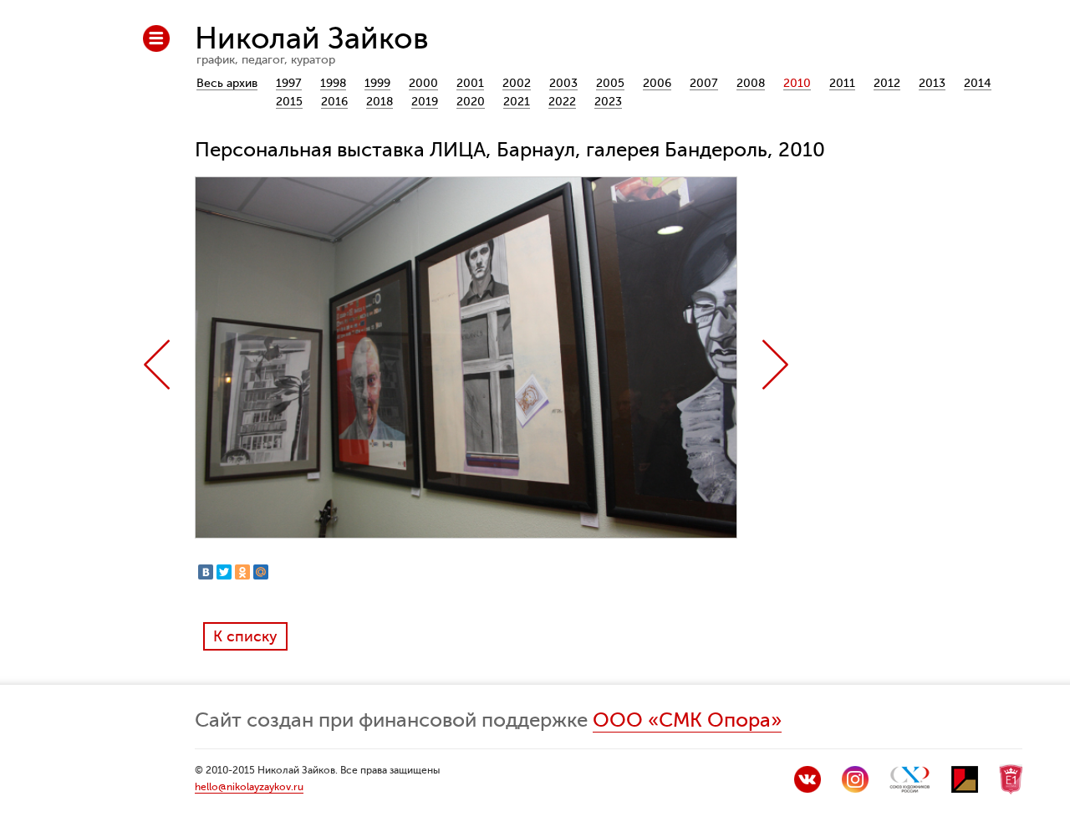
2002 (516, 83)
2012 (887, 83)
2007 (704, 83)
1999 (377, 83)
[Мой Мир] (260, 571)
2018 (379, 101)
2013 (932, 83)
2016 (334, 101)
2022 (562, 101)
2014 (977, 83)
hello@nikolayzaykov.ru (249, 787)
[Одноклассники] (242, 571)
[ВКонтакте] (205, 571)
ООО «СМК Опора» (687, 720)
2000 (423, 83)
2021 (516, 101)
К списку (245, 636)
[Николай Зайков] (807, 788)
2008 (750, 83)
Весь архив (226, 83)
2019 (424, 101)
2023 (608, 101)
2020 (470, 101)
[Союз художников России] (909, 788)
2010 (797, 83)
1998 (333, 83)
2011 (842, 83)
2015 (289, 101)
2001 (470, 83)
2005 (610, 83)
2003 (563, 83)
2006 (657, 83)
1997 (289, 83)
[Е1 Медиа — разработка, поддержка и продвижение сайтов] (1010, 790)
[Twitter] (224, 571)
